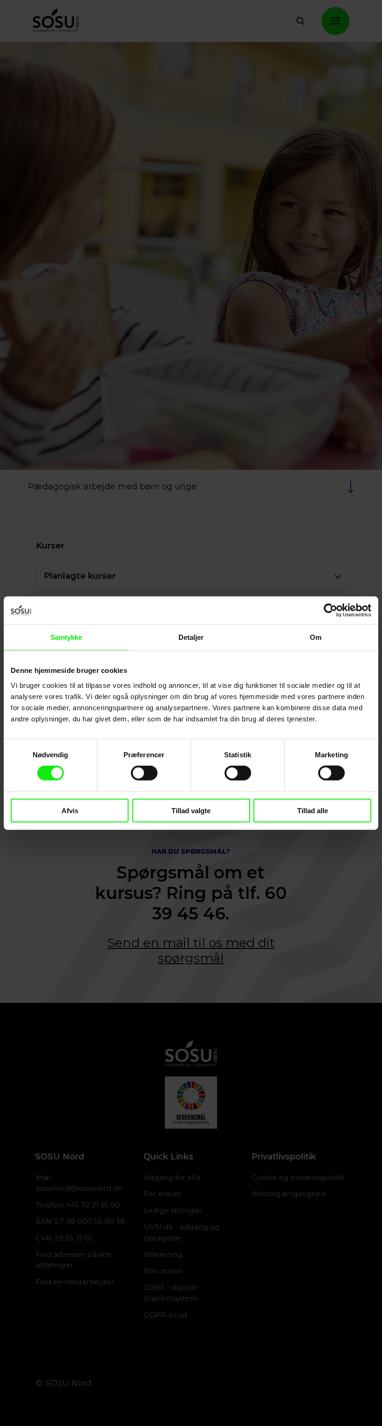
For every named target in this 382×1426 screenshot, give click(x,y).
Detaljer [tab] (191, 637)
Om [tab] (315, 637)
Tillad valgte (191, 810)
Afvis (69, 810)
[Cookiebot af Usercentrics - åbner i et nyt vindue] (330, 610)
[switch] (144, 773)
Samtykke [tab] (66, 637)
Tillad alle (312, 810)
